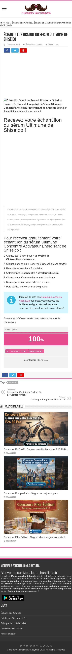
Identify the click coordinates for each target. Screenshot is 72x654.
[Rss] (21, 646)
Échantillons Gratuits (22, 22)
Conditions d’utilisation (11, 628)
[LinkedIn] (34, 646)
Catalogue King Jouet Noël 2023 (48, 398)
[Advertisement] (29, 76)
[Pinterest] (30, 646)
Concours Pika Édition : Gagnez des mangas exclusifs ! (34, 537)
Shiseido (13, 382)
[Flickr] (37, 646)
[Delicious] (44, 646)
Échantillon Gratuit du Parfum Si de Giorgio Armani (24, 392)
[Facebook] (24, 646)
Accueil (6, 22)
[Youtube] (40, 646)
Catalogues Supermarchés (13, 618)
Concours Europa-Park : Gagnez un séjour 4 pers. (31, 493)
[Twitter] (27, 646)
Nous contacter (8, 634)
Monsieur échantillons (17, 649)
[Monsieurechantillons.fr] (36, 8)
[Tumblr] (51, 646)
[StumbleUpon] (47, 646)
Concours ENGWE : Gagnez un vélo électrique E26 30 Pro (36, 449)
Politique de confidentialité (13, 623)
